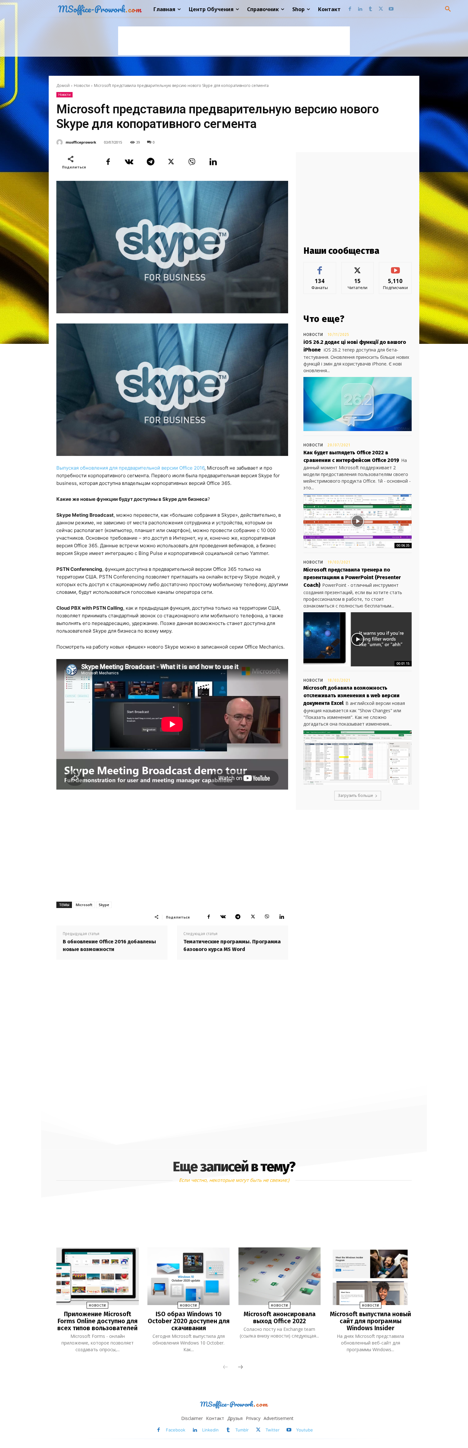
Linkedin (210, 1429)
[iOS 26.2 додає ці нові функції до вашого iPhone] (357, 404)
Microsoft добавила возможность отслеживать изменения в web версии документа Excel (351, 695)
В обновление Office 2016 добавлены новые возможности (109, 945)
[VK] (128, 161)
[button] (448, 9)
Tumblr (242, 1429)
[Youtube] (391, 9)
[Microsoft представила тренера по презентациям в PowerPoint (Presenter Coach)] (357, 639)
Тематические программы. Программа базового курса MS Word (232, 945)
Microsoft (84, 904)
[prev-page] (225, 1367)
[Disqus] (172, 1052)
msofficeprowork (81, 142)
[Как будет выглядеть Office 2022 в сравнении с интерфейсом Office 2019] (357, 521)
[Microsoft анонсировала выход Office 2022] (279, 1276)
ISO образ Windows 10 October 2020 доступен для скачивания (189, 1321)
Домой (63, 85)
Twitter (273, 1429)
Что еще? (324, 319)
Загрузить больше (355, 795)
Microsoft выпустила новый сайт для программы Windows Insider (370, 1321)
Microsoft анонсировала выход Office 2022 (280, 1317)
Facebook (175, 1429)
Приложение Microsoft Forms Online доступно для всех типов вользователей (97, 1321)
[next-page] (240, 1367)
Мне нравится (320, 267)
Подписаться (395, 267)
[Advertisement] (234, 40)
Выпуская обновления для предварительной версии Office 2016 (130, 468)
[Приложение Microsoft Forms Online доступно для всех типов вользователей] (97, 1276)
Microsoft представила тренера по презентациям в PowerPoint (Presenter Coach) (352, 577)
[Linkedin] (360, 9)
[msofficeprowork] (60, 142)
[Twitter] (381, 9)
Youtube (304, 1429)
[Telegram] (150, 161)
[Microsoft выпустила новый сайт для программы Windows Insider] (370, 1276)
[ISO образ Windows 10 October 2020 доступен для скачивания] (188, 1276)
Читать (357, 267)
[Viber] (192, 161)
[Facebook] (349, 9)
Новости (82, 85)
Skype (104, 904)
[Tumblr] (370, 9)
